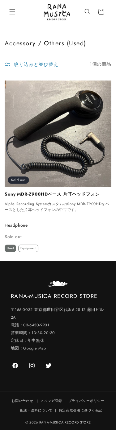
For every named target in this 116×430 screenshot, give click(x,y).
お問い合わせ (22, 400)
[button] (12, 12)
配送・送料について (36, 410)
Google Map (34, 348)
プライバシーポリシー (86, 400)
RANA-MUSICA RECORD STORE (65, 422)
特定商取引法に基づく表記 (80, 410)
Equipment (28, 248)
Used (10, 248)
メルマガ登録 (51, 400)
